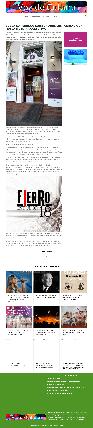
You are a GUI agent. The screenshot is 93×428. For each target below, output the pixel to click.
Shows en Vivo (47, 16)
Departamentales (35, 16)
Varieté (56, 16)
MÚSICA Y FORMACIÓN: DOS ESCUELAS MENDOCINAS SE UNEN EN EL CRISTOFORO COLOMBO (73, 297)
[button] (86, 16)
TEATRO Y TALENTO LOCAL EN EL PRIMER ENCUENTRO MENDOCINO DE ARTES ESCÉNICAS (46, 332)
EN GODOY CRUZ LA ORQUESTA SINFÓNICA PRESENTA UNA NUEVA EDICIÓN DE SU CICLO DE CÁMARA (45, 365)
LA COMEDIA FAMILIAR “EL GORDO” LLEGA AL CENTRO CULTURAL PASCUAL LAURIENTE (73, 332)
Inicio (26, 16)
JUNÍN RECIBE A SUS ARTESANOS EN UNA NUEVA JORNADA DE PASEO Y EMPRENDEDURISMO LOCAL (18, 332)
